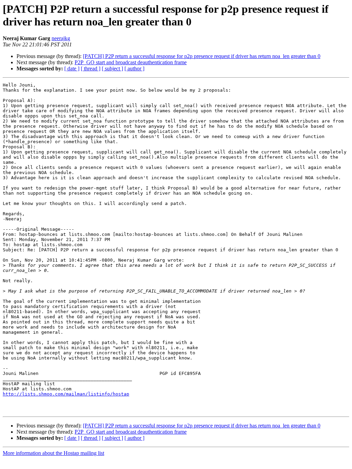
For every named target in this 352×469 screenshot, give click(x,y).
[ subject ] (112, 68)
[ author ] (134, 68)
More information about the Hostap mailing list (53, 453)
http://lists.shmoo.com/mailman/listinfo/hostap (66, 394)
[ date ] (71, 68)
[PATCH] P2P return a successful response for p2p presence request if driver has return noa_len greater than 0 (201, 56)
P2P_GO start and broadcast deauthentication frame (131, 62)
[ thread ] (90, 68)
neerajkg (61, 38)
